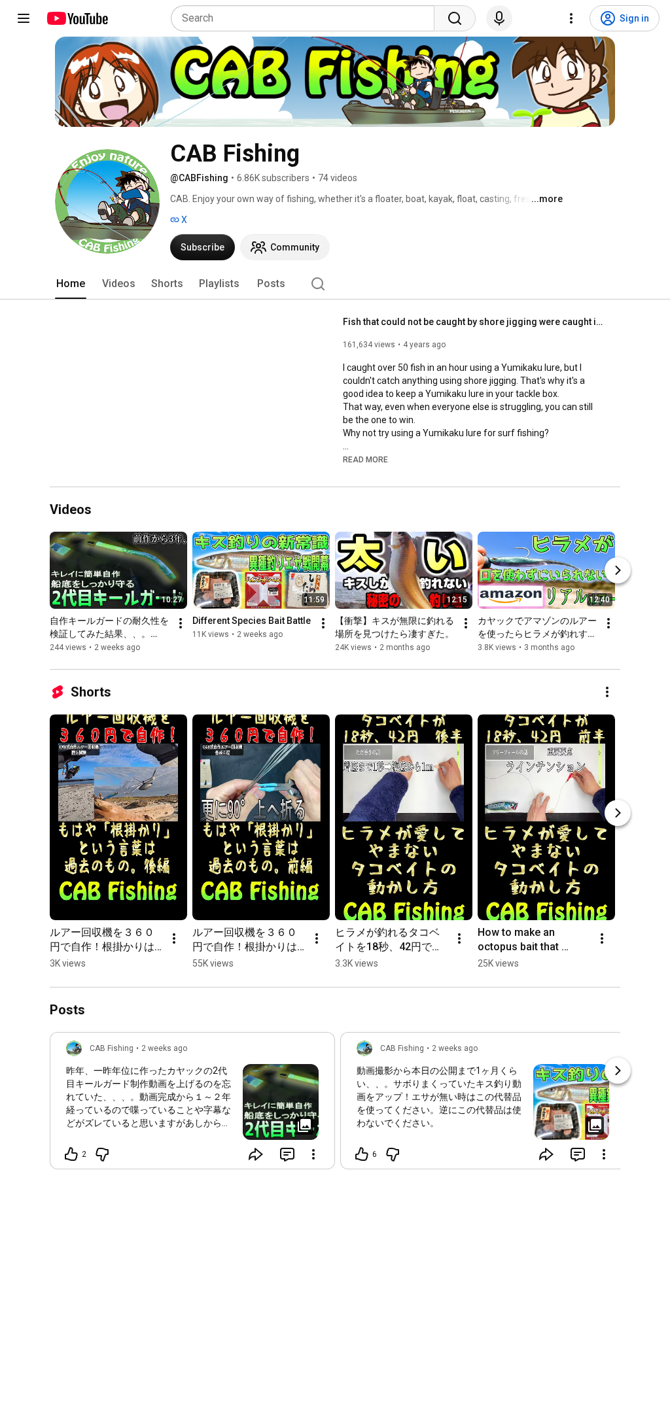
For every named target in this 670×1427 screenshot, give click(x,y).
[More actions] (181, 623)
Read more (365, 459)
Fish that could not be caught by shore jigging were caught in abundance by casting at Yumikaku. (474, 322)
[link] (192, 1104)
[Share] (256, 1154)
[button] (365, 459)
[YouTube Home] (77, 18)
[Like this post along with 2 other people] (71, 1154)
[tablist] (335, 284)
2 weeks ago (164, 1048)
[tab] (70, 284)
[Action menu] (313, 1154)
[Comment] (287, 1154)
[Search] (455, 18)
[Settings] (571, 18)
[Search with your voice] (499, 18)
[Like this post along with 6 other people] (361, 1154)
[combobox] (306, 18)
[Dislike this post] (102, 1154)
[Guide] (23, 18)
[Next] (618, 570)
